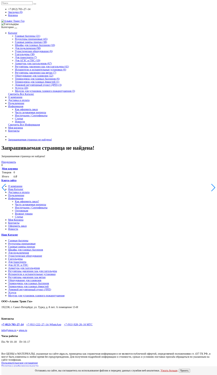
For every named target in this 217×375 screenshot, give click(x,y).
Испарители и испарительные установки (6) (40, 69)
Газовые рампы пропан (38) (31, 42)
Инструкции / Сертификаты (31, 115)
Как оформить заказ (26, 109)
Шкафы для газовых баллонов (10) (35, 45)
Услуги (12, 292)
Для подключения (18, 252)
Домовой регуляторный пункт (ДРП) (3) (38, 84)
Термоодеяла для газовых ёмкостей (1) (37, 81)
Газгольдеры (15, 258)
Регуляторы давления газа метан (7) (35, 72)
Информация (15, 106)
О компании (15, 97)
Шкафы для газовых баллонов (25, 249)
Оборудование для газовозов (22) (34, 75)
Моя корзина (15, 127)
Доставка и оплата (18, 100)
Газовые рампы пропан (21, 246)
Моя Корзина (15, 219)
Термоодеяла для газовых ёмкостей (28, 286)
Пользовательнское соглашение (19, 362)
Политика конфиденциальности (19, 365)
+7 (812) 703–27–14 (12, 324)
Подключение (16, 103)
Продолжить (8, 162)
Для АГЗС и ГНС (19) (27, 60)
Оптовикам (21, 210)
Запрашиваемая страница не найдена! (30, 139)
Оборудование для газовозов (24, 280)
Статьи (19, 118)
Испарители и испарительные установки (32, 274)
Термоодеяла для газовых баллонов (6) (37, 78)
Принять (184, 370)
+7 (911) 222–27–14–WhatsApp (43, 324)
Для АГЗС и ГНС (18, 265)
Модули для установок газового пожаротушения (36, 295)
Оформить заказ (17, 225)
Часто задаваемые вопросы (30, 112)
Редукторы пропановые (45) (31, 39)
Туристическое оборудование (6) (34, 51)
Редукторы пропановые (22, 243)
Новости (20, 121)
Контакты (13, 130)
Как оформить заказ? (27, 201)
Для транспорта (17, 261)
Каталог (12, 32)
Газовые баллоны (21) (27, 35)
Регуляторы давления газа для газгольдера (32, 271)
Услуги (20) (21, 87)
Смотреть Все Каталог (21, 94)
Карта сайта (8, 180)
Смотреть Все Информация (24, 124)
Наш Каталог (15, 189)
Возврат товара (24, 213)
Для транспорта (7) (26, 57)
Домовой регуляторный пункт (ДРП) (29, 289)
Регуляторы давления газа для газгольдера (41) (42, 66)
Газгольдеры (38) (25, 54)
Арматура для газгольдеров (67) (33, 63)
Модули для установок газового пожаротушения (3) (45, 91)
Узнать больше (169, 370)
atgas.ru (23, 330)
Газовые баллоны (18, 240)
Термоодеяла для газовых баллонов (28, 283)
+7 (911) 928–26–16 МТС (78, 324)
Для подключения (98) (28, 48)
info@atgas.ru (8, 330)
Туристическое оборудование (25, 255)
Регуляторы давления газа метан (27, 277)
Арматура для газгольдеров (24, 268)
